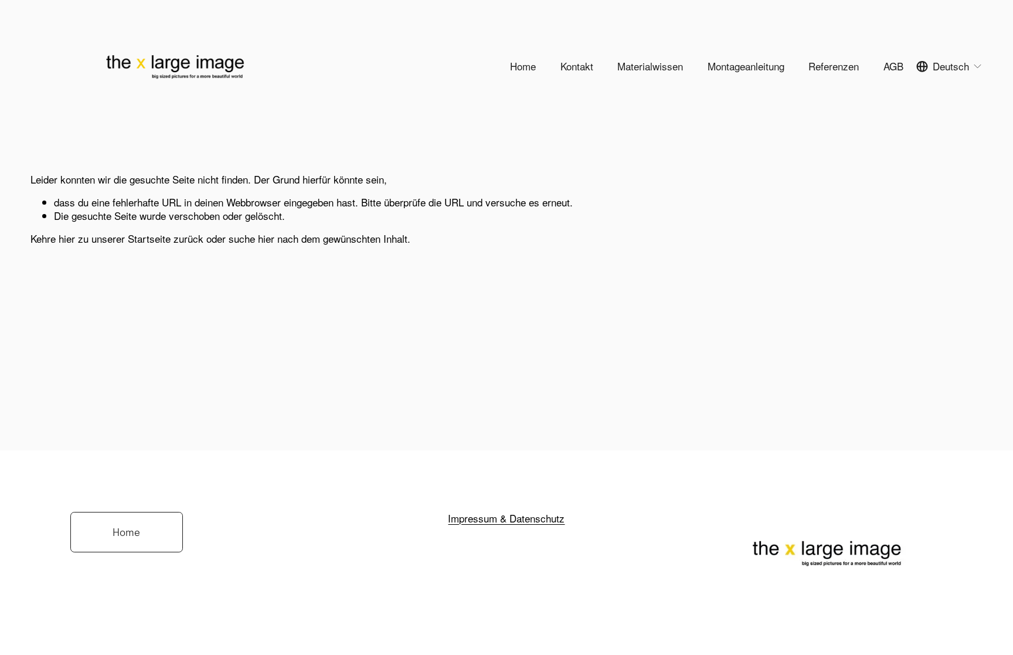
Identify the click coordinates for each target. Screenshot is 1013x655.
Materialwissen (650, 66)
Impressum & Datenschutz (506, 518)
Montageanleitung (746, 66)
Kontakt (576, 66)
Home (523, 66)
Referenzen (833, 66)
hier (67, 238)
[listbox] (949, 66)
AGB (893, 66)
